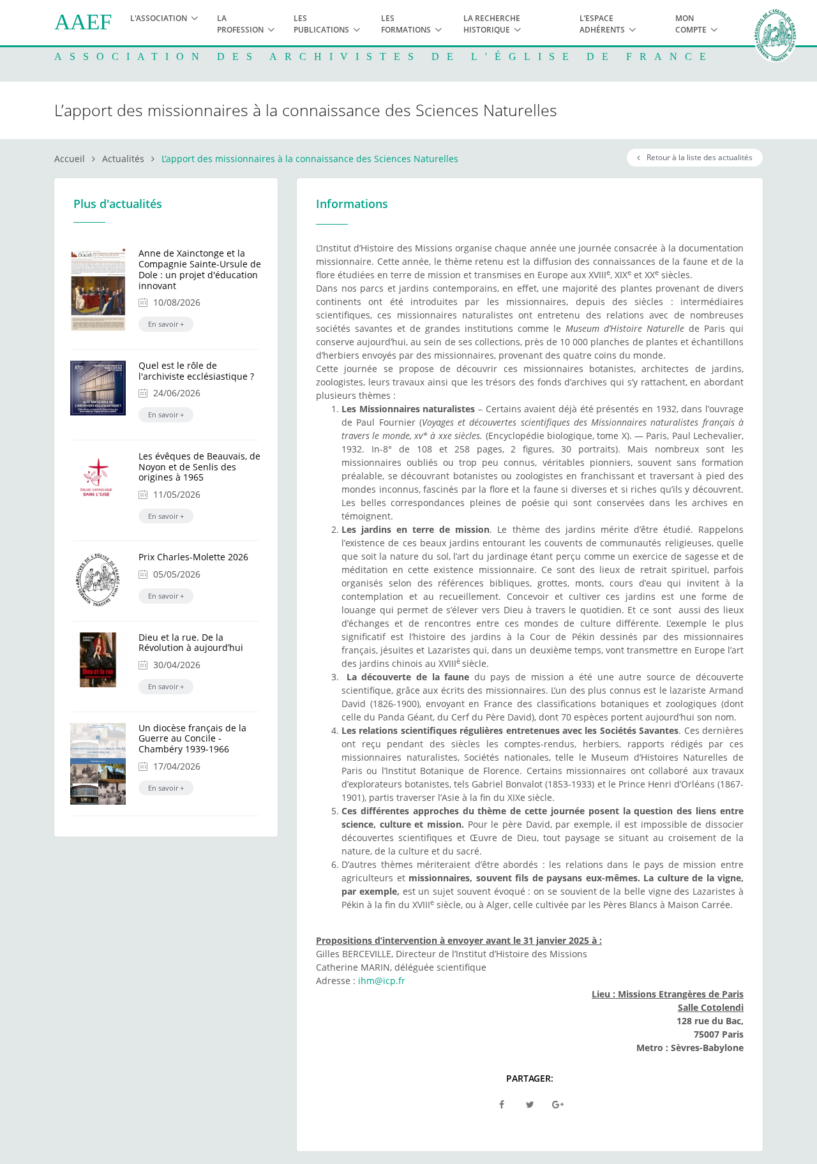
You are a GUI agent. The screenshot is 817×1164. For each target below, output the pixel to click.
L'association (158, 18)
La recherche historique (491, 24)
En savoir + (166, 324)
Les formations (406, 24)
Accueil (69, 159)
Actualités (123, 159)
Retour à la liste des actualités (698, 157)
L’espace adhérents (602, 24)
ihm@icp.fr (381, 980)
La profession (240, 24)
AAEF (83, 22)
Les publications (321, 24)
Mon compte (691, 24)
